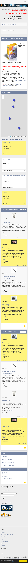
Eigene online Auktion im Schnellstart (10, 87)
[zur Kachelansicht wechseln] (25, 209)
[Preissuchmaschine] (6, 507)
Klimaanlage (6, 142)
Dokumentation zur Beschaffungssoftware (12, 84)
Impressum (3, 551)
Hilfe (2, 543)
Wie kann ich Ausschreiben (8, 462)
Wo (16, 493)
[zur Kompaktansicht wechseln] (21, 209)
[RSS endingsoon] (25, 326)
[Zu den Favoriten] (24, 154)
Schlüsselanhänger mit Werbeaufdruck (14, 176)
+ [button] (3, 96)
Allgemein (4, 456)
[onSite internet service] (6, 514)
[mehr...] (10, 232)
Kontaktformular (4, 541)
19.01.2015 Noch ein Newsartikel (7, 477)
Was (2, 493)
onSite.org (18, 558)
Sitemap (3, 545)
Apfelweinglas (7, 159)
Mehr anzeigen (14, 561)
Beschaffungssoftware (20, 80)
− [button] (3, 98)
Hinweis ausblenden (23, 561)
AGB (2, 553)
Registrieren (4, 536)
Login (2, 539)
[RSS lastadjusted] (25, 448)
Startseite (3, 532)
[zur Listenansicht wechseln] (23, 209)
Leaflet (10, 136)
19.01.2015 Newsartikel (4, 473)
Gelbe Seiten (5, 490)
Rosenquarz (6, 192)
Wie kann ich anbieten (7, 459)
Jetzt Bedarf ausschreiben (7, 534)
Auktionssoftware (11, 558)
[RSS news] (14, 482)
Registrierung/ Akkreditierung (8, 465)
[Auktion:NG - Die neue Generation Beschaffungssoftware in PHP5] (14, 5)
